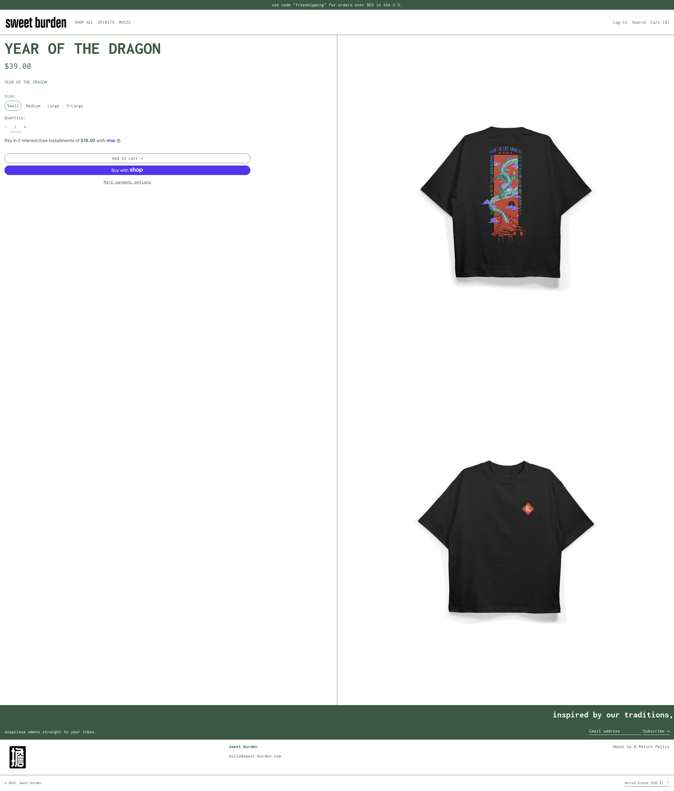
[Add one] (25, 127)
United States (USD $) (645, 783)
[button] (660, 22)
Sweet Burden (30, 783)
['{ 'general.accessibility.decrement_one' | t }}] (6, 127)
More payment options (127, 181)
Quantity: (15, 117)
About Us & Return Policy (641, 746)
